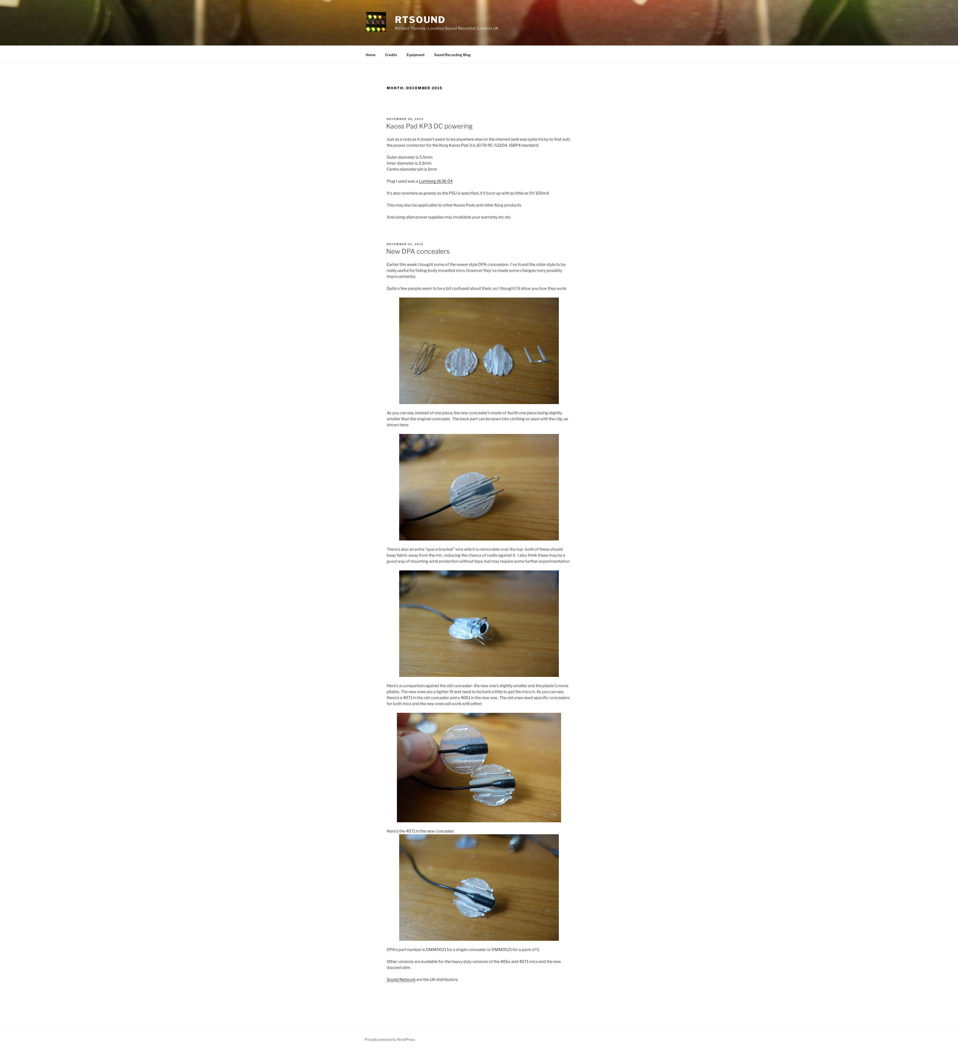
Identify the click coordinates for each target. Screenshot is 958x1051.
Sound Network (401, 979)
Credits (391, 55)
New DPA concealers (418, 251)
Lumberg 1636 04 (436, 181)
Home (370, 55)
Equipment (416, 55)
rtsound (420, 19)
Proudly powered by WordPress (390, 1039)
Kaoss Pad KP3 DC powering (429, 126)
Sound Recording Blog (452, 55)
